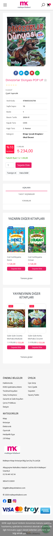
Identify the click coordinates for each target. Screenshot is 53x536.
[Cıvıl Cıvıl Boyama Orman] (37, 240)
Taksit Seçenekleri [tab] (26, 194)
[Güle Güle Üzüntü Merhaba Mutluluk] (16, 318)
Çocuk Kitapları (36, 134)
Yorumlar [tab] (26, 200)
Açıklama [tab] (26, 187)
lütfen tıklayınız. (33, 533)
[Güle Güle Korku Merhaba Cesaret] (37, 318)
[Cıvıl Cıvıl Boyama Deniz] (16, 240)
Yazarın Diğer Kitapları (26, 219)
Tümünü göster (26, 278)
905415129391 (9, 481)
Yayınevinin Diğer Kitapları (26, 295)
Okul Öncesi (28, 137)
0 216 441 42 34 (9, 474)
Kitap (25, 134)
